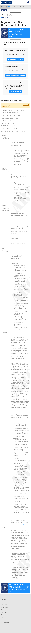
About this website (6, 610)
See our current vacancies (15, 59)
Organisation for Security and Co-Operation (6, 2)
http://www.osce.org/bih (19, 524)
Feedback (3, 617)
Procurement (4, 612)
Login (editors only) (6, 620)
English (6, 17)
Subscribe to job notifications (15, 75)
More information (15, 92)
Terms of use (4, 615)
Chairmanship (15, 629)
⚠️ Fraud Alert (5, 622)
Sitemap (3, 602)
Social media (4, 607)
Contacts (3, 599)
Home (3, 6)
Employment (10, 6)
